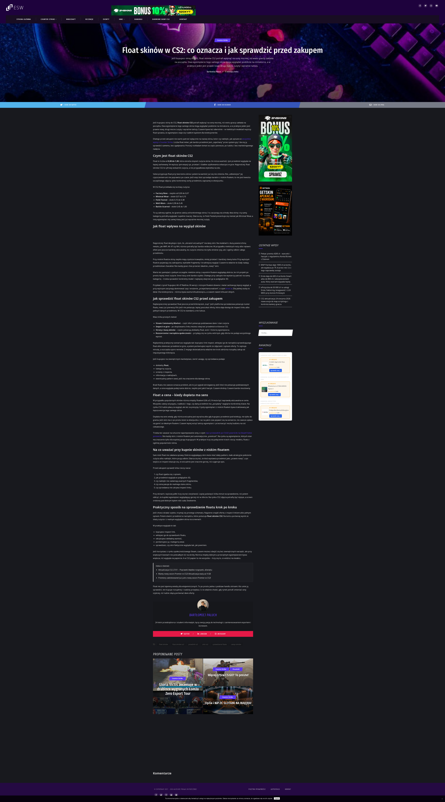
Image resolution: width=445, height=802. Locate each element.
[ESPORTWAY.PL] (15, 7)
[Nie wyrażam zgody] (442, 799)
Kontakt (288, 789)
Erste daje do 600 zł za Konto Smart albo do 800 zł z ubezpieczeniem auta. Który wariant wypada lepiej (276, 279)
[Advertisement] (222, 81)
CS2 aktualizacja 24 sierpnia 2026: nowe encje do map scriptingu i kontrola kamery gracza (276, 301)
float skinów (163, 644)
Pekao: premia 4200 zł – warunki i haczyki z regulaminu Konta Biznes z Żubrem (276, 256)
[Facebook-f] (156, 795)
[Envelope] (176, 795)
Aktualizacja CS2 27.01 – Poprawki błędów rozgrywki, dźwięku (185, 570)
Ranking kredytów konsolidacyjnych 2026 (270, 402)
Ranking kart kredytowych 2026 (273, 355)
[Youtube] (436, 5)
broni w (229, 288)
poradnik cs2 (193, 644)
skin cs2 (205, 644)
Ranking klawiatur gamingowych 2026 (275, 378)
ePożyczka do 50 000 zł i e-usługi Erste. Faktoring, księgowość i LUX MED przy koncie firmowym (276, 290)
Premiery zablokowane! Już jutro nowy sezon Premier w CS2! (184, 578)
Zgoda (277, 798)
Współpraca (275, 789)
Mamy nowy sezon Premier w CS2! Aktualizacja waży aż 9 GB (184, 573)
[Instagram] (431, 5)
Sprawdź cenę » (275, 370)
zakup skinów (236, 644)
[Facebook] (420, 5)
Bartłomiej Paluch (214, 71)
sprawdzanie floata (220, 644)
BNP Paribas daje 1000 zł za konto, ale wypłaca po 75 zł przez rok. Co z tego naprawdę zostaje (276, 268)
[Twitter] (425, 5)
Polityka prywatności (256, 789)
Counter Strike (222, 40)
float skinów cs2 (178, 644)
